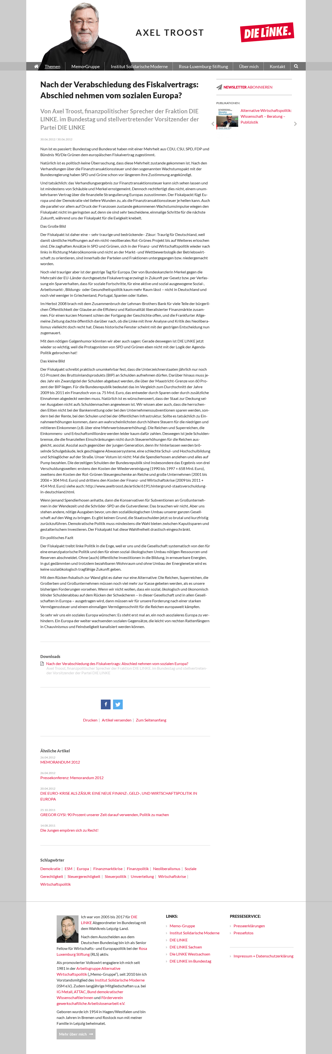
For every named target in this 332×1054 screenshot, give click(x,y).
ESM (68, 868)
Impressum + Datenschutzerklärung (263, 956)
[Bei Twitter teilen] (118, 704)
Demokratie (50, 868)
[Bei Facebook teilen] (106, 704)
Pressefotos (243, 932)
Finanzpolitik (138, 868)
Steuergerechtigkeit (84, 876)
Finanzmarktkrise (107, 868)
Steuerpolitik (115, 876)
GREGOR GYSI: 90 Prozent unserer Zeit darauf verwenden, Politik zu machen (104, 814)
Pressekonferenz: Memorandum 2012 (72, 777)
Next (295, 124)
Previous (212, 124)
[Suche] (296, 66)
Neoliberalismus (166, 868)
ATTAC (80, 991)
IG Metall (64, 991)
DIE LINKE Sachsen (186, 947)
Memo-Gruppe (182, 925)
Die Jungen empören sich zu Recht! (69, 830)
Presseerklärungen (249, 925)
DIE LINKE (179, 939)
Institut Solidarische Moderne (120, 980)
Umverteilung (142, 876)
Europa (83, 868)
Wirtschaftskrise (172, 876)
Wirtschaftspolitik (55, 884)
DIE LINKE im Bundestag (190, 961)
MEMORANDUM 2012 (60, 762)
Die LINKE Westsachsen (190, 954)
